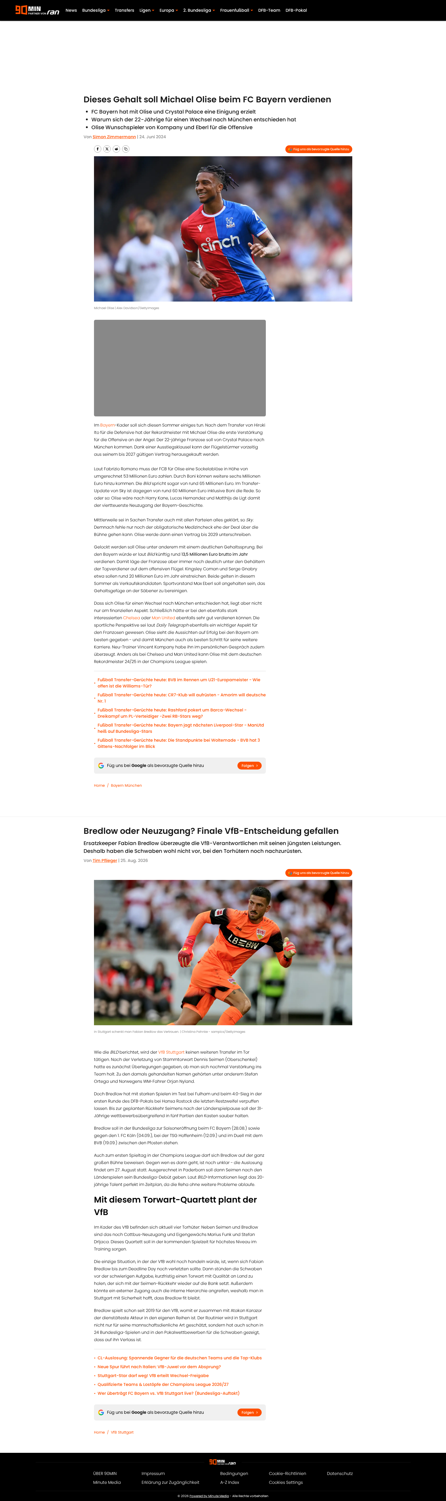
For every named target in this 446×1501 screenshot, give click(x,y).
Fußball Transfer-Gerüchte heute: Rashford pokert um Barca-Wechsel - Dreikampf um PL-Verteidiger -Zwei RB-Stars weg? (172, 713)
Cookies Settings (286, 1482)
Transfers (124, 10)
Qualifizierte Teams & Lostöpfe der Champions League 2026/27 (163, 1384)
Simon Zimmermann (114, 137)
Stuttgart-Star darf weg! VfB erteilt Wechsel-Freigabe (153, 1376)
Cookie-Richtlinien (287, 1474)
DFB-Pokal (296, 10)
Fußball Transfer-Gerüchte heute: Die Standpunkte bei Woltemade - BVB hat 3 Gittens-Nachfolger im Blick (179, 743)
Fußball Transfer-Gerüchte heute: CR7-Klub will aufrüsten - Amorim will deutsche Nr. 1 (182, 698)
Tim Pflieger (105, 861)
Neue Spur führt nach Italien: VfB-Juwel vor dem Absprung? (159, 1367)
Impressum (153, 1474)
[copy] (125, 149)
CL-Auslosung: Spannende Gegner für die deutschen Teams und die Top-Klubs (180, 1358)
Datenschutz (340, 1474)
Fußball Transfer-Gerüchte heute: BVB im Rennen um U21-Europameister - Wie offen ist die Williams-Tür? (179, 683)
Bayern (107, 425)
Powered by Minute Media (209, 1496)
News (71, 10)
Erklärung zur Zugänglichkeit (170, 1482)
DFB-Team (269, 10)
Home (99, 785)
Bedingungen (234, 1474)
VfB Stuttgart (171, 1052)
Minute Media (107, 1482)
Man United (163, 618)
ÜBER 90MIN (105, 1474)
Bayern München (126, 785)
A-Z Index (229, 1482)
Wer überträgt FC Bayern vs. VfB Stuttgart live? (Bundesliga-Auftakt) (169, 1393)
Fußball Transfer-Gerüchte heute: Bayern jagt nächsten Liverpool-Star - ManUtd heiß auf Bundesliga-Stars (181, 728)
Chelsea (131, 618)
